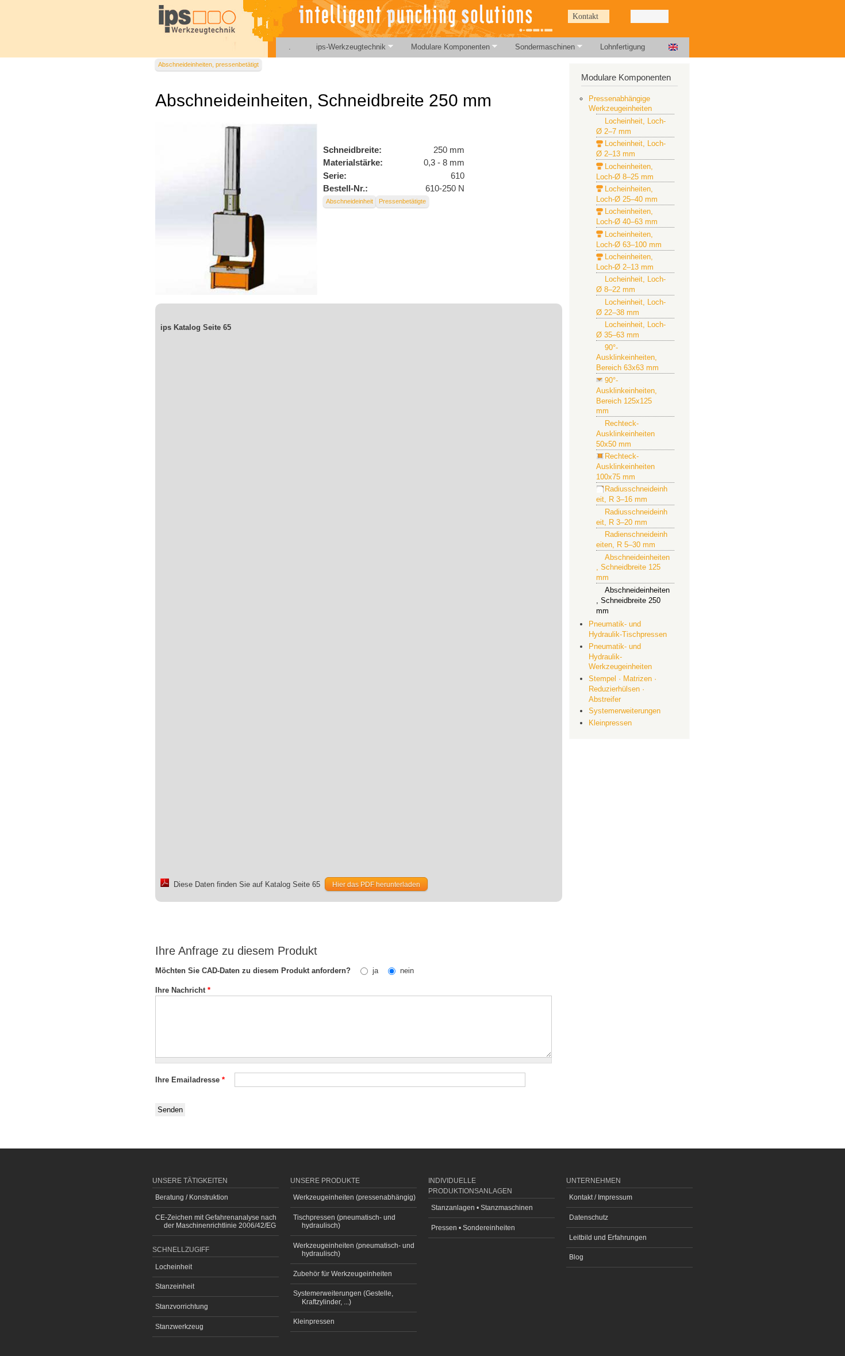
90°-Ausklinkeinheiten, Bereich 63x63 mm (627, 357)
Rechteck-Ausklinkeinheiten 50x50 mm (625, 433)
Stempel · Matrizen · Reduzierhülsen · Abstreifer (622, 689)
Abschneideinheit (349, 201)
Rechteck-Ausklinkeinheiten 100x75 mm (625, 466)
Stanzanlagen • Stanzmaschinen (482, 1208)
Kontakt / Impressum (600, 1197)
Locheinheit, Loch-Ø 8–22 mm (631, 284)
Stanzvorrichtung (181, 1307)
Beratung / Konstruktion (191, 1197)
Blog (576, 1257)
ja (376, 970)
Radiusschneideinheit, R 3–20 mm (631, 517)
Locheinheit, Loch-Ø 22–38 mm (631, 307)
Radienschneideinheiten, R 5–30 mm (631, 539)
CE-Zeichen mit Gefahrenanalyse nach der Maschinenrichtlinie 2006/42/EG (215, 1221)
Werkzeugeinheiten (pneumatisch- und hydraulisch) (353, 1250)
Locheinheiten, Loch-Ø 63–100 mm (629, 239)
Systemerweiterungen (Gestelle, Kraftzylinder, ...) (343, 1297)
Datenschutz (588, 1217)
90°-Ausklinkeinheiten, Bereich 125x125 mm (626, 396)
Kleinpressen (610, 723)
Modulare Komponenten (444, 47)
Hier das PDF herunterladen (376, 885)
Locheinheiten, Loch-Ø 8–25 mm (625, 171)
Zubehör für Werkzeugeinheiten (342, 1274)
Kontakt (585, 16)
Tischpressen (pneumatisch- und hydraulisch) (344, 1221)
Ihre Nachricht (182, 990)
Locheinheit (173, 1267)
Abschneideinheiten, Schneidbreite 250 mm (633, 600)
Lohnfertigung (622, 47)
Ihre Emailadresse (190, 1079)
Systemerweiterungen (624, 710)
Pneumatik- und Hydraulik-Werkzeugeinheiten (620, 656)
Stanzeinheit (174, 1286)
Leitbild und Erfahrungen (608, 1238)
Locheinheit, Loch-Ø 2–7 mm (631, 126)
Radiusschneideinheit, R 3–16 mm (631, 494)
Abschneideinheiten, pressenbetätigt (208, 64)
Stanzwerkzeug (179, 1327)
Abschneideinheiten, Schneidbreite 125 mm (633, 567)
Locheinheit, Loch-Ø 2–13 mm (631, 148)
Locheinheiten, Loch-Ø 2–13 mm (625, 261)
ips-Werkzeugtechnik (345, 47)
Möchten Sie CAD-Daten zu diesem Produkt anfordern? (254, 970)
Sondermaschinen (538, 47)
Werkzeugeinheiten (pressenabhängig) (354, 1197)
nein (407, 970)
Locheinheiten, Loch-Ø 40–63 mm (627, 216)
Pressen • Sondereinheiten (473, 1228)
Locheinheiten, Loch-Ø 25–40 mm (627, 194)
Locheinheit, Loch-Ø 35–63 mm (631, 329)
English (673, 47)
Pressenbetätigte (402, 201)
